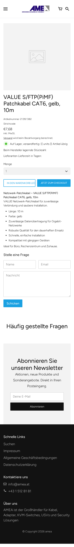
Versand (7, 138)
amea (48, 531)
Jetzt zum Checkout (54, 182)
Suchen (9, 444)
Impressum (11, 451)
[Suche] (67, 9)
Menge (7, 164)
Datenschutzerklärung (19, 465)
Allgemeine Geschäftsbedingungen (30, 458)
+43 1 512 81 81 (19, 491)
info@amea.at (18, 484)
